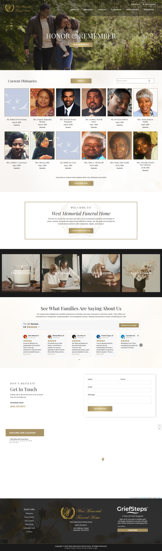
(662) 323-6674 (17, 406)
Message (91, 395)
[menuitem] (75, 9)
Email (90, 387)
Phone (122, 379)
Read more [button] (27, 354)
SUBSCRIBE (132, 530)
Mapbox (160, 497)
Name (90, 379)
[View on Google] (25, 336)
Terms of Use (82, 548)
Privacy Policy (70, 548)
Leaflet (131, 497)
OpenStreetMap (143, 497)
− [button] (159, 429)
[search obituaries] (150, 81)
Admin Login (92, 548)
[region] (81, 460)
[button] (21, 344)
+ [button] (159, 426)
